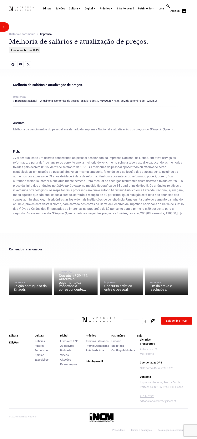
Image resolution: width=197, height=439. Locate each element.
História (116, 341)
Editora (47, 8)
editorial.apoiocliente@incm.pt (158, 401)
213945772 (147, 396)
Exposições (41, 359)
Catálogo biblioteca (123, 350)
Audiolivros (67, 345)
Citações (65, 359)
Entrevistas (41, 350)
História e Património (22, 34)
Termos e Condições (141, 430)
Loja (161, 8)
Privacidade (118, 430)
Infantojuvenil (125, 8)
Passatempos (68, 364)
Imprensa (30, 286)
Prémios (105, 8)
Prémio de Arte (95, 350)
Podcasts (66, 350)
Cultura (73, 8)
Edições (60, 8)
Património (145, 8)
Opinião (39, 355)
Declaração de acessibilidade (173, 430)
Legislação (73, 280)
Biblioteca (117, 345)
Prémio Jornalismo (97, 345)
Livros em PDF (69, 341)
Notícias (40, 341)
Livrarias (145, 339)
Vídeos (64, 355)
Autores (39, 345)
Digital (89, 8)
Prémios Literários (97, 341)
